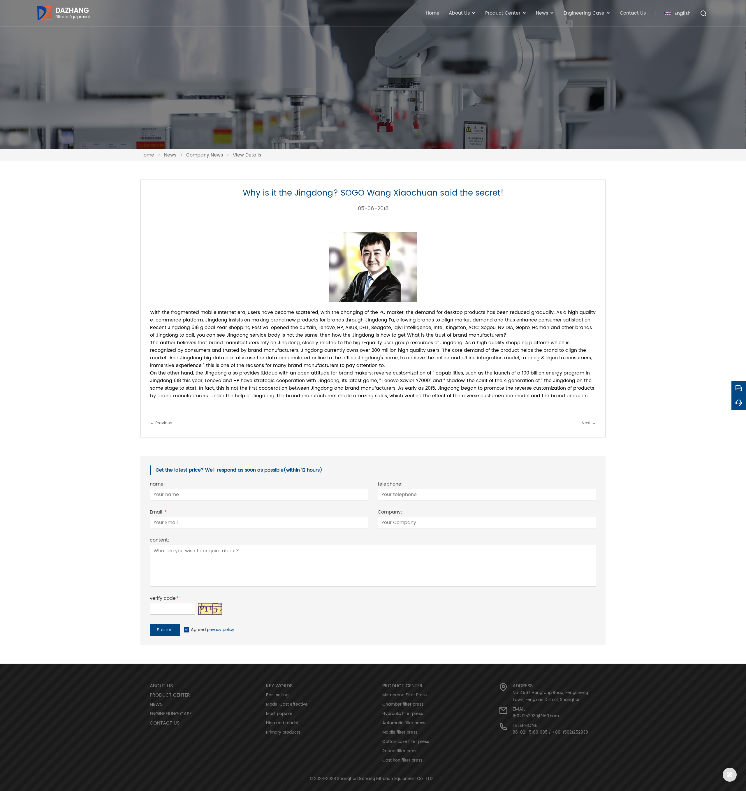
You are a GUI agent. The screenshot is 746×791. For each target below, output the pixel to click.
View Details (247, 155)
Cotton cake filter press (405, 741)
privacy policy (220, 629)
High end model (282, 723)
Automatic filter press (403, 723)
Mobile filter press (399, 732)
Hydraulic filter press (402, 713)
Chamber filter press (402, 704)
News (170, 155)
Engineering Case (171, 714)
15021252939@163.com (536, 716)
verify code (164, 599)
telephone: (390, 485)
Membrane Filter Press (404, 695)
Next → (589, 423)
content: (159, 541)
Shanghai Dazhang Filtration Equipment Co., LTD (385, 778)
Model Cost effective (287, 704)
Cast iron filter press (402, 760)
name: (157, 485)
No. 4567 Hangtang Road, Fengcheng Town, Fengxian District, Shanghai (550, 696)
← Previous (161, 423)
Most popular (279, 713)
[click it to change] (210, 609)
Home (432, 13)
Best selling (277, 695)
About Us (161, 686)
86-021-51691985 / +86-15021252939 (550, 732)
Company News (204, 155)
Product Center (170, 695)
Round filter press (399, 751)
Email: (158, 513)
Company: (390, 513)
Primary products (283, 732)
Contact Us (633, 13)
